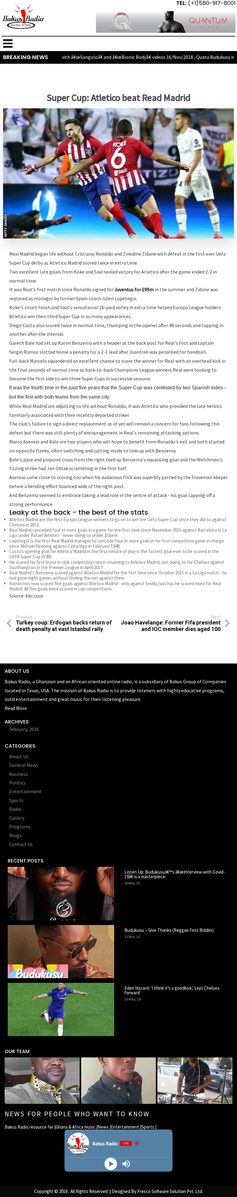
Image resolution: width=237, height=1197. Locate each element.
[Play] (111, 1164)
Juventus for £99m (134, 289)
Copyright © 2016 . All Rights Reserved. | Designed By (85, 1191)
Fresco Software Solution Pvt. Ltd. (170, 1191)
